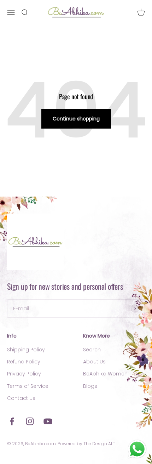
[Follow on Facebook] (12, 421)
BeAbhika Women (105, 373)
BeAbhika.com (40, 444)
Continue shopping (76, 118)
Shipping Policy (26, 349)
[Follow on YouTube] (48, 421)
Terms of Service (27, 386)
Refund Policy (23, 361)
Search (92, 349)
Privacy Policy (24, 373)
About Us (94, 361)
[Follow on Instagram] (30, 421)
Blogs (90, 386)
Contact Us (21, 398)
